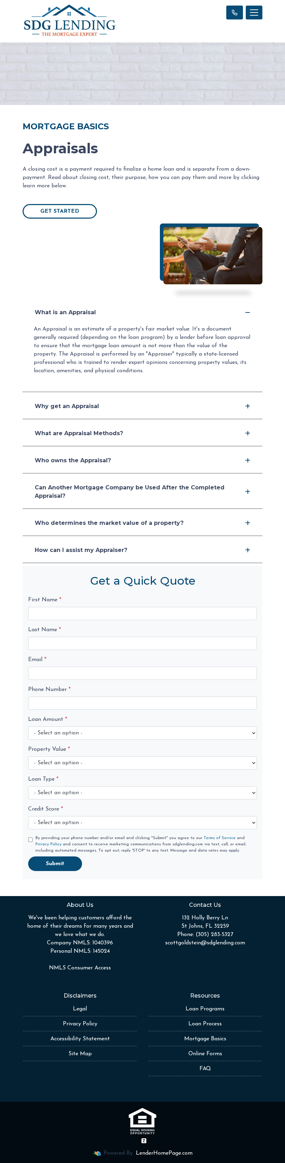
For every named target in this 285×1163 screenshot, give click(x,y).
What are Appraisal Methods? (79, 433)
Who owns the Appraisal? (73, 460)
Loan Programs (205, 1009)
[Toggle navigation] (254, 12)
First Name (44, 600)
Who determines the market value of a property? (109, 523)
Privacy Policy (48, 844)
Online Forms (205, 1054)
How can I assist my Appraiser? (81, 550)
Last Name (44, 630)
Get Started (59, 211)
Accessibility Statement (80, 1039)
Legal (80, 1009)
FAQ (205, 1069)
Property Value (49, 749)
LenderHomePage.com (164, 1153)
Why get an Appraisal (67, 406)
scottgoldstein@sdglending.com (205, 943)
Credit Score (45, 809)
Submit (55, 864)
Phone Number (49, 689)
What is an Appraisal (65, 312)
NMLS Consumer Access (80, 968)
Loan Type (43, 779)
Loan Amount (47, 719)
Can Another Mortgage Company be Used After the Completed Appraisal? (130, 491)
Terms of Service (220, 838)
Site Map (80, 1054)
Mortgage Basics (205, 1039)
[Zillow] (143, 1141)
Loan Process (205, 1024)
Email (37, 659)
